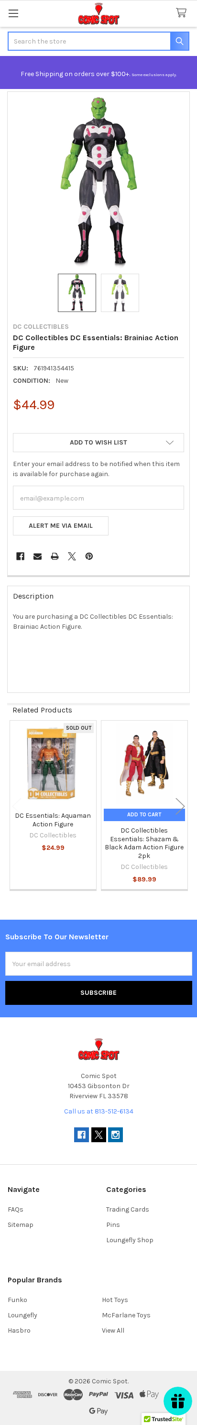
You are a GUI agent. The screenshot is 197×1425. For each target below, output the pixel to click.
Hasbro (19, 1330)
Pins (113, 1225)
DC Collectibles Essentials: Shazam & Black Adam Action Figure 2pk (144, 843)
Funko (17, 1300)
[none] (98, 182)
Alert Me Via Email (61, 526)
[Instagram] (115, 1134)
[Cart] (183, 13)
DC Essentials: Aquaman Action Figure (53, 820)
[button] (98, 442)
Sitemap (20, 1225)
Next (180, 806)
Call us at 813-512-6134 (98, 1111)
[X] (72, 556)
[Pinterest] (89, 556)
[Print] (54, 556)
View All (113, 1330)
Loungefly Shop (129, 1240)
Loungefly (22, 1315)
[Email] (37, 556)
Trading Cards (127, 1209)
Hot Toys (115, 1300)
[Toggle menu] (13, 13)
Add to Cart (144, 815)
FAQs (15, 1209)
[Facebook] (20, 556)
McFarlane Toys (126, 1315)
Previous (16, 806)
